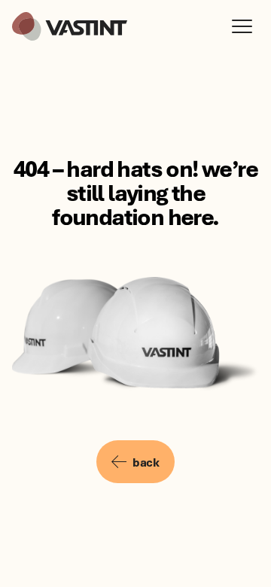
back (145, 462)
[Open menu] (245, 26)
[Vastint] (69, 26)
